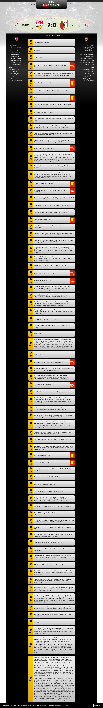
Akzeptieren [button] (97, 705)
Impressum (33, 4)
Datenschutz (32, 3)
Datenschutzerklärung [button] (62, 705)
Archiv (69, 3)
